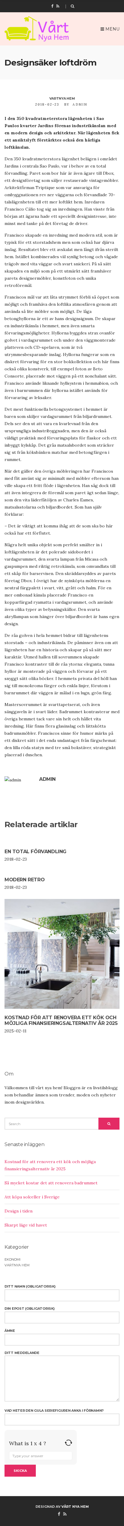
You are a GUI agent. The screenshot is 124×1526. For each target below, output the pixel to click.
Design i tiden (19, 1211)
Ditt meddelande (22, 1353)
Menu (111, 29)
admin (80, 104)
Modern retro (25, 880)
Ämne (10, 1331)
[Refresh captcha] (68, 1442)
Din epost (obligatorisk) (29, 1308)
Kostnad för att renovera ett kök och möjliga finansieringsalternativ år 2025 (61, 1020)
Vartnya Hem (62, 98)
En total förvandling (36, 851)
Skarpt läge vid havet (26, 1225)
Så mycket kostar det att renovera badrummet (51, 1183)
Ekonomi (12, 1259)
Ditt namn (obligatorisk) (30, 1286)
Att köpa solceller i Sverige (32, 1197)
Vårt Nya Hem (75, 1506)
